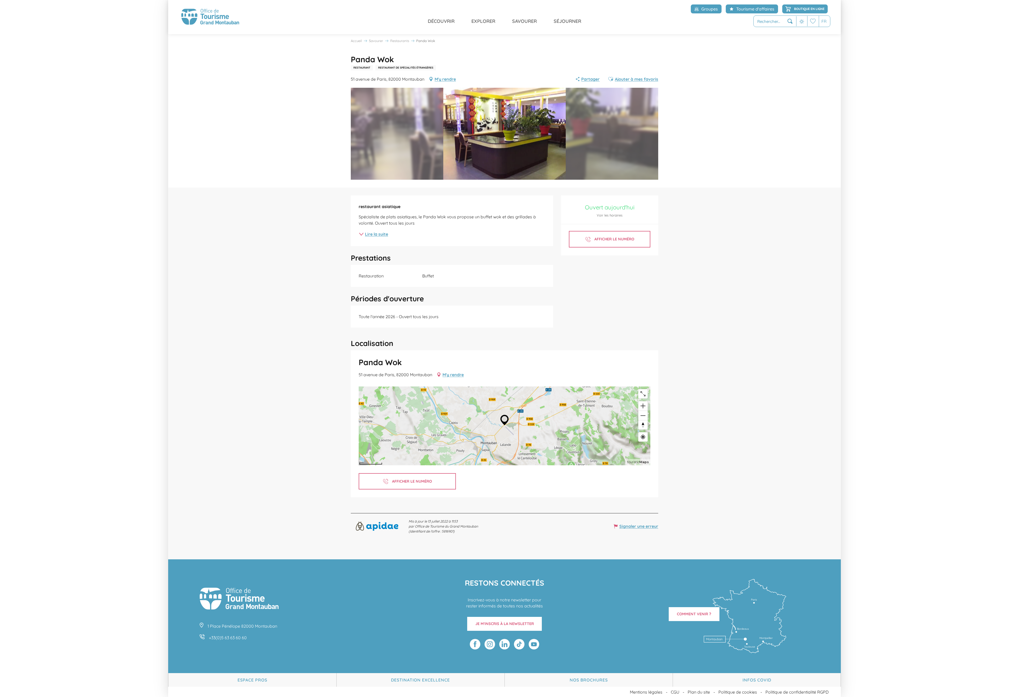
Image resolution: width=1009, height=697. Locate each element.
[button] (775, 21)
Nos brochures (589, 680)
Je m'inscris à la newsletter (504, 623)
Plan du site (699, 692)
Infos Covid (757, 680)
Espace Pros (252, 680)
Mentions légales (646, 692)
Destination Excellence (420, 680)
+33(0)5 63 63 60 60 (228, 637)
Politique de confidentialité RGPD (797, 692)
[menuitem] (210, 17)
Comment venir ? (694, 614)
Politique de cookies (737, 692)
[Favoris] (813, 21)
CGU (675, 692)
